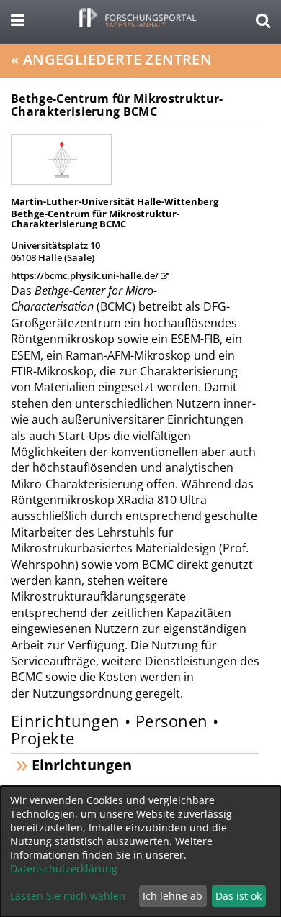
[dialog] (140, 851)
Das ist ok (238, 896)
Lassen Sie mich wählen (67, 896)
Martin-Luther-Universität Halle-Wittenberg (114, 201)
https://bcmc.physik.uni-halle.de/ (85, 275)
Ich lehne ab (172, 896)
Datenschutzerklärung (63, 868)
